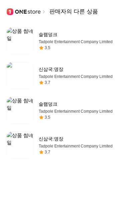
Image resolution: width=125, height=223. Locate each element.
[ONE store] (24, 12)
